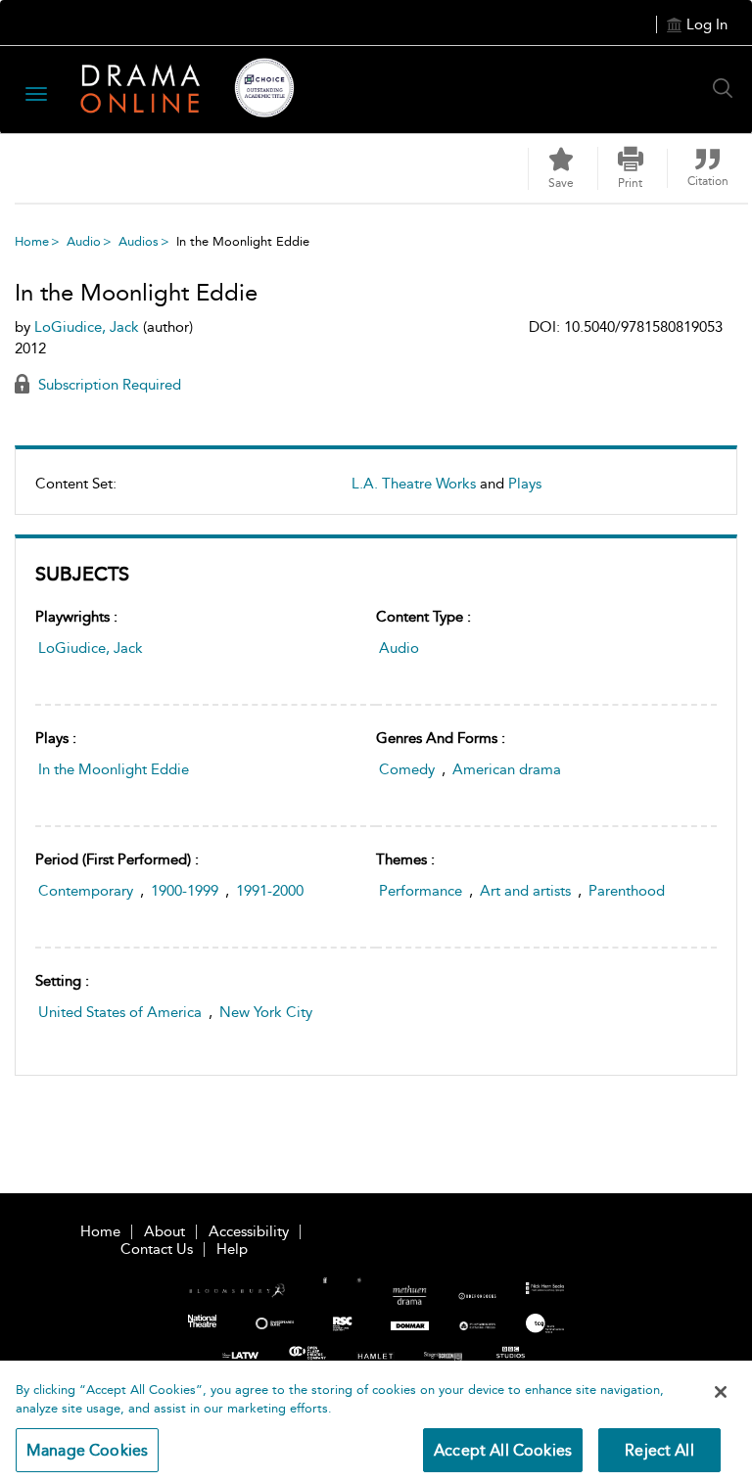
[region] (376, 1421)
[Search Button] (727, 88)
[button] (630, 168)
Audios (138, 241)
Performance (420, 891)
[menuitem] (376, 491)
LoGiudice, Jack (90, 648)
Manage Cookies (87, 1450)
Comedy (407, 769)
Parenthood (626, 891)
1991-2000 (270, 891)
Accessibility (249, 1231)
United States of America (120, 1012)
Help (232, 1249)
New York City (265, 1012)
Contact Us (156, 1249)
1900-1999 (184, 891)
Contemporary (85, 891)
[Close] (720, 1391)
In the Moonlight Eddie (113, 769)
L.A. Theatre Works (414, 483)
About (164, 1231)
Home (32, 241)
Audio (84, 241)
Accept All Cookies (503, 1450)
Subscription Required (107, 385)
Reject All (659, 1450)
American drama (506, 769)
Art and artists (525, 891)
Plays (524, 483)
